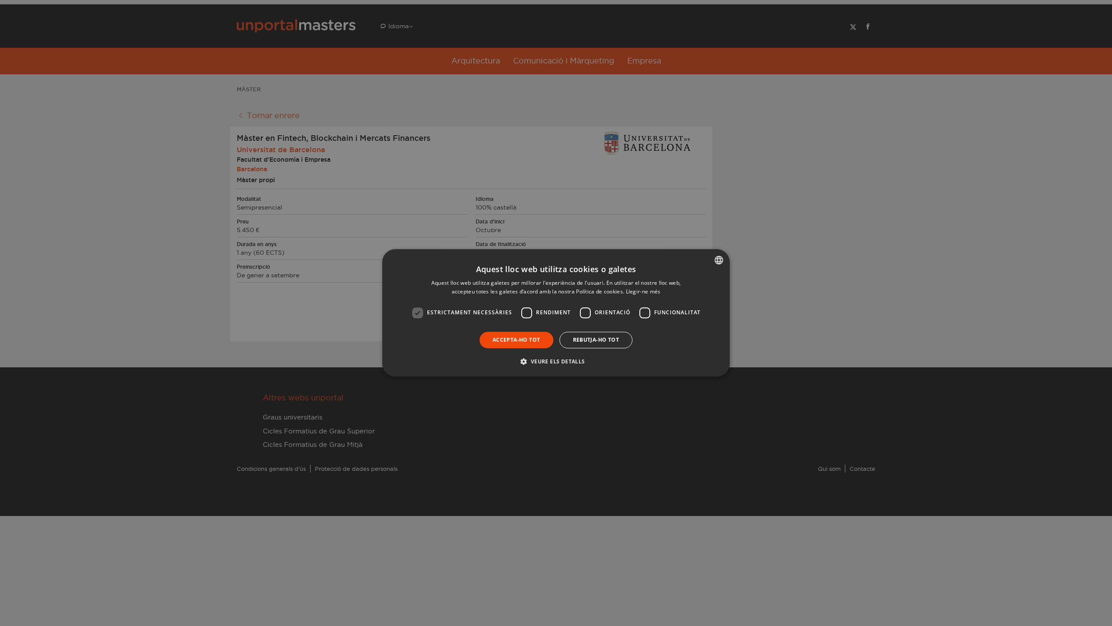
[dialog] (556, 313)
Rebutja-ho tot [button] (596, 339)
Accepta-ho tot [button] (516, 339)
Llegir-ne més (643, 292)
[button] (556, 361)
